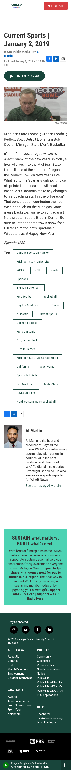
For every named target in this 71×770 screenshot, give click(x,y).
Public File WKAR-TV (49, 682)
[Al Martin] (13, 436)
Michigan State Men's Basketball (37, 357)
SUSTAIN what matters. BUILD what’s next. (35, 541)
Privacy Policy (45, 665)
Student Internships (20, 677)
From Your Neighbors (14, 711)
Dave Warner (47, 366)
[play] (6, 765)
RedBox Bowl (25, 384)
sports (54, 270)
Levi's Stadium (26, 392)
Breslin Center (26, 349)
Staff (11, 665)
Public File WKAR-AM (50, 690)
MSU (37, 270)
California (23, 366)
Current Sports (48, 314)
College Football (27, 322)
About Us (13, 656)
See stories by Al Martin (43, 485)
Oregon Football (27, 340)
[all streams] (66, 765)
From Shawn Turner (20, 705)
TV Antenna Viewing (50, 718)
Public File (43, 677)
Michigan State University (33, 261)
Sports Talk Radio (28, 375)
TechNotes (43, 713)
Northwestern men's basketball (36, 401)
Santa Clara (50, 384)
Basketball (50, 296)
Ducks (55, 305)
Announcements (18, 701)
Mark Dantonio (26, 331)
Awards (13, 696)
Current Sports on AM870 (33, 252)
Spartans (22, 279)
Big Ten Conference (29, 305)
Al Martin (22, 314)
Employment (16, 673)
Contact (13, 660)
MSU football (25, 296)
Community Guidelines (44, 659)
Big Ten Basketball (28, 287)
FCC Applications (47, 695)
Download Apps (47, 722)
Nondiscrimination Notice (48, 671)
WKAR (20, 270)
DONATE (57, 6)
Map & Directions (18, 669)
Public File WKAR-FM (49, 686)
